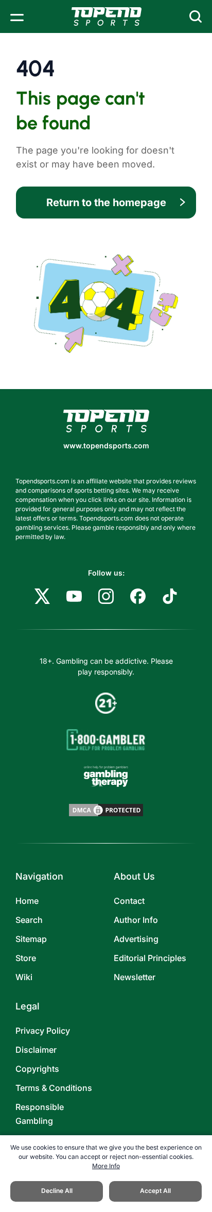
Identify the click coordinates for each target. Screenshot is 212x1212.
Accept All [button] (155, 1190)
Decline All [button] (57, 1190)
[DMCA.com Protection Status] (106, 810)
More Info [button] (106, 1166)
